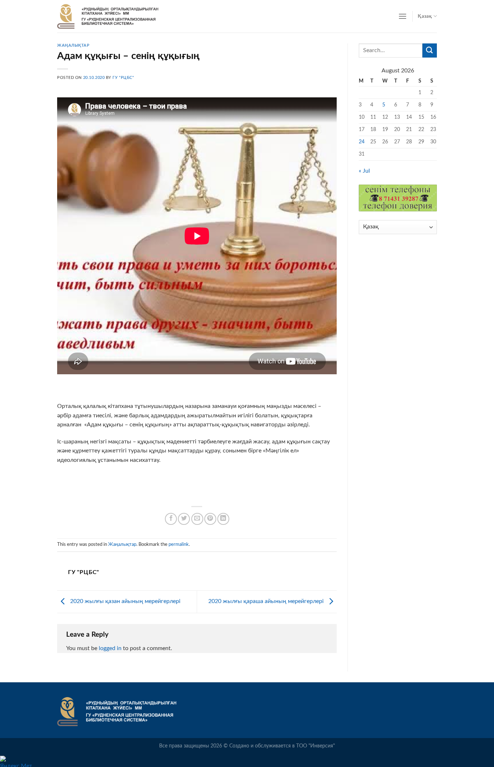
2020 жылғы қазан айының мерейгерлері (124, 601)
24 (362, 141)
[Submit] (429, 50)
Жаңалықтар (73, 45)
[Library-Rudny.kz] (107, 16)
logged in (110, 648)
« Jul (364, 171)
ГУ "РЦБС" (123, 78)
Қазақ (425, 16)
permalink (179, 544)
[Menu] (402, 16)
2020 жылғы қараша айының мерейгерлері (266, 601)
